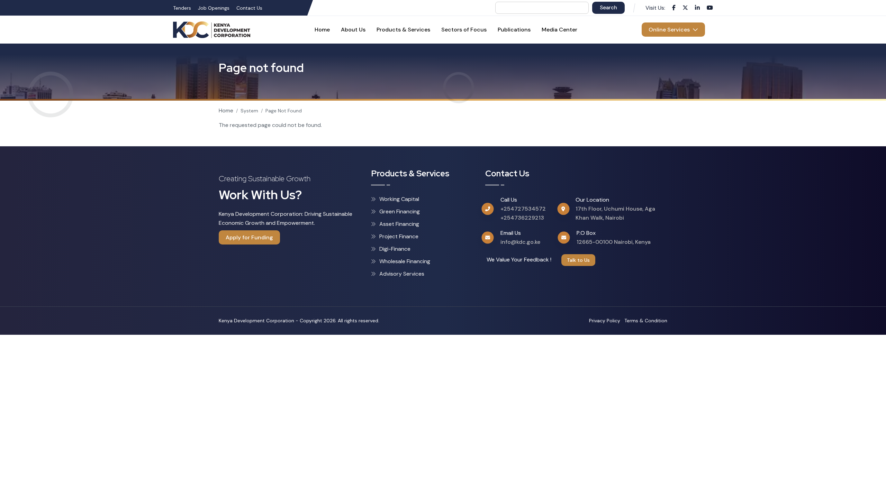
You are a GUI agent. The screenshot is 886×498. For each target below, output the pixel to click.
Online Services (671, 29)
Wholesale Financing (404, 261)
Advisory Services (401, 273)
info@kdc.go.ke (520, 242)
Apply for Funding (249, 237)
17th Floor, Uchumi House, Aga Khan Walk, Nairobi (615, 213)
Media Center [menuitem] (559, 29)
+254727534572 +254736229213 (523, 213)
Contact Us (249, 8)
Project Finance (398, 236)
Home (226, 110)
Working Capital (399, 199)
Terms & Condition (645, 320)
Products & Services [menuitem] (403, 29)
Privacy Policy (604, 320)
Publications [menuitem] (514, 29)
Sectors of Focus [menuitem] (464, 29)
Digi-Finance (394, 248)
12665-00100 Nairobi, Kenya (614, 242)
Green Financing (399, 211)
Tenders (182, 8)
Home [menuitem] (322, 29)
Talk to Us (578, 260)
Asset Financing (399, 224)
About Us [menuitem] (353, 29)
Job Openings (213, 8)
